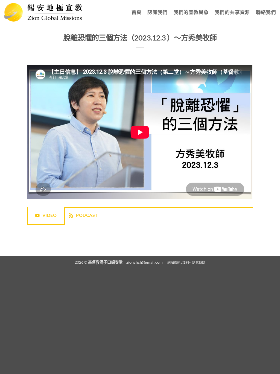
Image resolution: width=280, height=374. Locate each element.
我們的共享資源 (232, 12)
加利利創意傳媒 (193, 262)
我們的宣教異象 (191, 12)
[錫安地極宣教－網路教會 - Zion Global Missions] (43, 12)
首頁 (137, 12)
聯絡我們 (266, 12)
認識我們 (157, 12)
